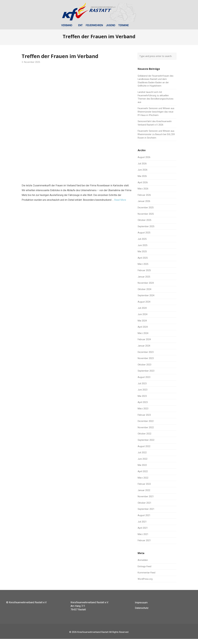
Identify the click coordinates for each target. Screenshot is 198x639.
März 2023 (143, 408)
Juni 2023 (142, 389)
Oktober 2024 (144, 289)
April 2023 (143, 402)
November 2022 (146, 427)
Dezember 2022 (146, 421)
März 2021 (143, 534)
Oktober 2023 (144, 364)
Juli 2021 (142, 521)
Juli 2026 (142, 163)
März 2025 (143, 264)
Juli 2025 (142, 239)
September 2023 (146, 371)
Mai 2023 (142, 396)
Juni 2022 (142, 459)
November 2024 (146, 283)
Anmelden (143, 560)
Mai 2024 (142, 320)
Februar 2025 (144, 270)
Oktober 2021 (144, 503)
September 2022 (146, 440)
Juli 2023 (142, 383)
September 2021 (146, 509)
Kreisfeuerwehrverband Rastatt (93, 632)
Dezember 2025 (146, 207)
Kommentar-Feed (146, 572)
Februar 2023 (144, 415)
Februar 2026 (144, 195)
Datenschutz (141, 608)
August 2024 (144, 302)
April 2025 (143, 258)
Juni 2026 (142, 170)
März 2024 (143, 333)
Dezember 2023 (146, 352)
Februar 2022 (144, 484)
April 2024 (143, 327)
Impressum (141, 602)
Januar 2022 (144, 490)
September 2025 (146, 226)
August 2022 (144, 446)
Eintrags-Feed (144, 566)
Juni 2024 (142, 314)
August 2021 (144, 515)
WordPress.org (145, 579)
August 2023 (144, 377)
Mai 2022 (142, 465)
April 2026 (143, 182)
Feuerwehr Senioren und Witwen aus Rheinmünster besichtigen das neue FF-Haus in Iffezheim (156, 111)
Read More (120, 199)
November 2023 (146, 358)
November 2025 (146, 214)
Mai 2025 (142, 251)
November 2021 (146, 496)
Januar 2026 (144, 201)
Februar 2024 (144, 339)
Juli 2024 (142, 308)
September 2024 (146, 295)
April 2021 (143, 528)
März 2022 (143, 478)
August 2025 (144, 232)
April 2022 (143, 471)
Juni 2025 (142, 245)
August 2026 (144, 157)
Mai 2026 (142, 176)
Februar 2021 (144, 540)
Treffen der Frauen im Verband (60, 56)
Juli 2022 (142, 452)
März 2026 (143, 188)
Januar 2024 (144, 345)
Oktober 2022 (144, 433)
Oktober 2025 (144, 220)
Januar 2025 (144, 276)
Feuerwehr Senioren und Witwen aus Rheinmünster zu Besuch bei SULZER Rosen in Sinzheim (156, 134)
